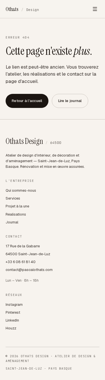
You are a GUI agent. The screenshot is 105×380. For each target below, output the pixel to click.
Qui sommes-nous (21, 190)
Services (13, 198)
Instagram (14, 304)
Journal (12, 222)
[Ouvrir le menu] (94, 8)
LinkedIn (12, 320)
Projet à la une (17, 206)
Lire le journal (70, 100)
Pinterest (13, 312)
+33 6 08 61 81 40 (21, 261)
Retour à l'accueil (27, 100)
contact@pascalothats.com (29, 269)
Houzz (11, 328)
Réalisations (16, 214)
